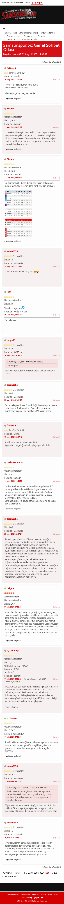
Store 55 (35, 894)
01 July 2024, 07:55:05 (12, 607)
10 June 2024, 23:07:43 (13, 437)
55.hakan (12, 718)
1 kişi (6, 98)
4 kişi (6, 509)
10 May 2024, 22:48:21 (13, 79)
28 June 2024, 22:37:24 (13, 534)
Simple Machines (40, 901)
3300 (10, 876)
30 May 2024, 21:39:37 (13, 400)
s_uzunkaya (13, 650)
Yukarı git (7, 873)
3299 (4, 876)
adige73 (11, 340)
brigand (11, 588)
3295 (36, 872)
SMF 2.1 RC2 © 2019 (25, 901)
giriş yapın (37, 2)
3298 (54, 872)
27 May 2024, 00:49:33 (13, 177)
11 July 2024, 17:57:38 (12, 737)
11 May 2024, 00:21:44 (13, 127)
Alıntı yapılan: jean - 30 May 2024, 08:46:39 (26, 361)
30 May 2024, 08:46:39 (13, 315)
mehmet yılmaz (15, 462)
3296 (42, 872)
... (27, 872)
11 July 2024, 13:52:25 (12, 679)
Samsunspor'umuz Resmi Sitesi (18, 894)
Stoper (10, 108)
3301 (16, 876)
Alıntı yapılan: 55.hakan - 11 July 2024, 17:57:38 (27, 787)
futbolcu (11, 67)
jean (9, 291)
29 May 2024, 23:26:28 (13, 266)
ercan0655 (12, 251)
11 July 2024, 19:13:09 (12, 781)
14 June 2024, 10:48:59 (13, 481)
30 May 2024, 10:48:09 (13, 355)
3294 (30, 872)
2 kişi (6, 241)
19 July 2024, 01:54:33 (12, 837)
